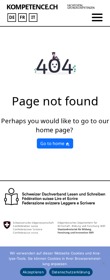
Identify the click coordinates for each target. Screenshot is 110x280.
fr (22, 17)
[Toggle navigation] (97, 17)
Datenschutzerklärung (71, 272)
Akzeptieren (33, 272)
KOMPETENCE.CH (32, 6)
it (33, 17)
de (12, 17)
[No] (103, 263)
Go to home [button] (52, 143)
